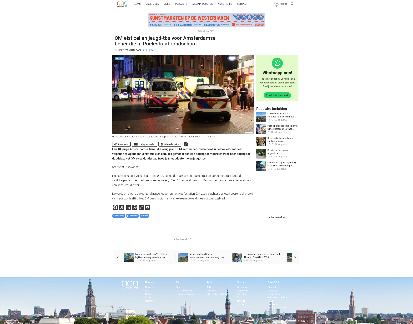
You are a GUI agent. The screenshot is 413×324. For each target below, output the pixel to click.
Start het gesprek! (277, 95)
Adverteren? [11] (206, 31)
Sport (148, 297)
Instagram (242, 290)
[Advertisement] (183, 228)
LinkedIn (241, 301)
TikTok (240, 304)
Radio (209, 282)
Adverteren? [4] (277, 217)
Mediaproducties (202, 4)
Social (241, 282)
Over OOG (273, 282)
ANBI (270, 301)
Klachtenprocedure (277, 297)
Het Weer (150, 301)
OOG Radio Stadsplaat (217, 294)
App (147, 290)
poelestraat (132, 216)
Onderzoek (152, 4)
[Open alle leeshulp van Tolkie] (186, 144)
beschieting (118, 216)
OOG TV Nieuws (184, 290)
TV (177, 282)
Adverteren (225, 4)
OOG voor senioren (185, 294)
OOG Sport (211, 290)
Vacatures (273, 290)
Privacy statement (277, 307)
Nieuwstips (150, 287)
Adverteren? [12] (182, 239)
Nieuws (137, 4)
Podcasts (181, 4)
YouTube (241, 294)
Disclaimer (273, 304)
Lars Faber (148, 50)
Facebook (242, 287)
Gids (178, 287)
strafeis (144, 216)
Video (167, 4)
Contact (242, 4)
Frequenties (274, 294)
